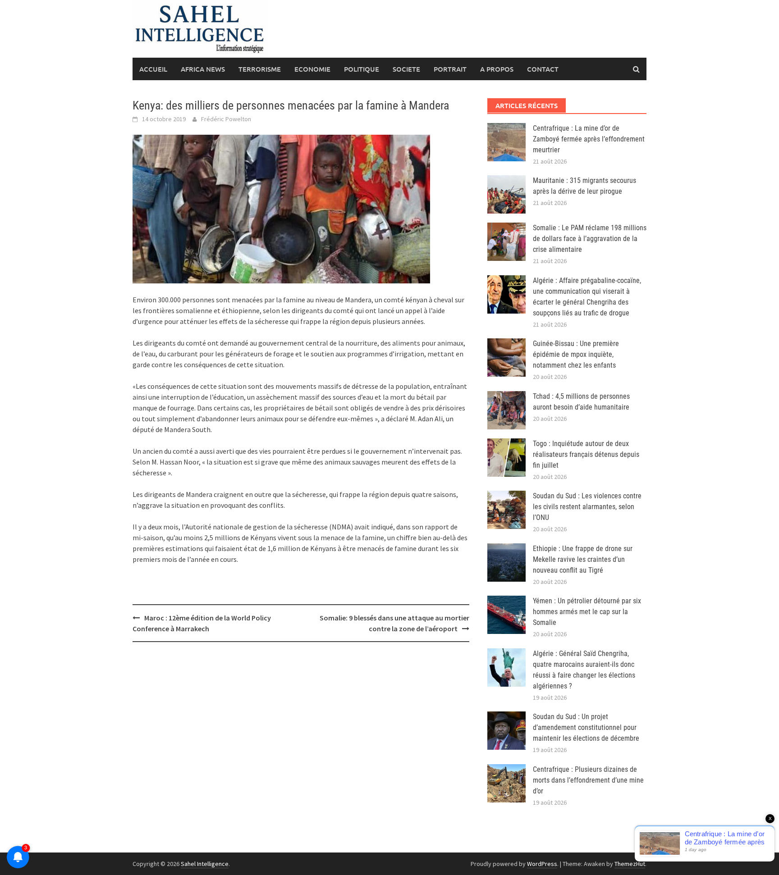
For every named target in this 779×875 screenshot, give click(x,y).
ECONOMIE (312, 68)
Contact (543, 68)
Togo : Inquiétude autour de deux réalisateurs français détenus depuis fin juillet (586, 454)
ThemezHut (629, 864)
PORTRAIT (450, 68)
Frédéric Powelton (226, 119)
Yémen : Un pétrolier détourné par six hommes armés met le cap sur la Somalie (587, 612)
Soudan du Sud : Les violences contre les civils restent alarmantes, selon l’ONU (587, 507)
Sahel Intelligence (205, 864)
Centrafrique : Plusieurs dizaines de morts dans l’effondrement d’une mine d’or (588, 780)
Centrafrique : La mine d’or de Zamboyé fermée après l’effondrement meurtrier (589, 139)
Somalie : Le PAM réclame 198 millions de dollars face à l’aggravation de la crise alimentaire (589, 238)
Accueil (153, 68)
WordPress (542, 864)
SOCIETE (406, 68)
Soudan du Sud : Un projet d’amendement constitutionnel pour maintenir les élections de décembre (586, 727)
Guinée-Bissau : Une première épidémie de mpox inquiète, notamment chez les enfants (576, 354)
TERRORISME (259, 68)
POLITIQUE (361, 68)
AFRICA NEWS (203, 68)
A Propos (496, 68)
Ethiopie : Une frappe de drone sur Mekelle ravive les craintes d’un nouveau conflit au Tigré (582, 559)
